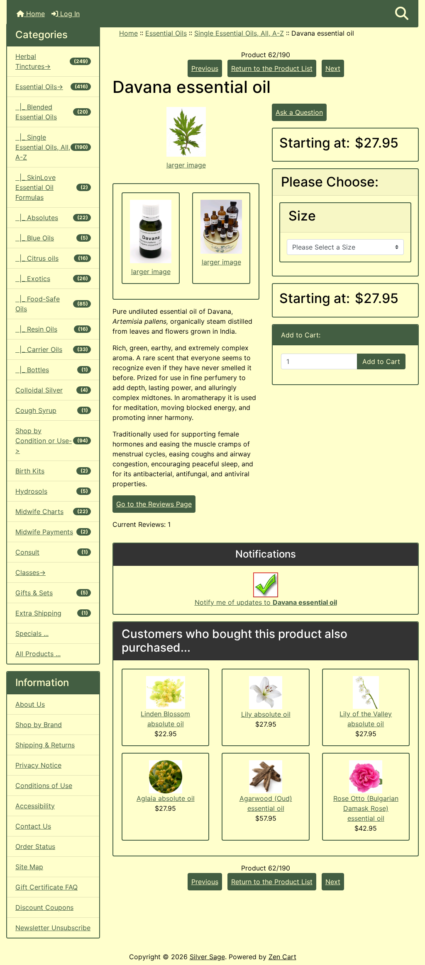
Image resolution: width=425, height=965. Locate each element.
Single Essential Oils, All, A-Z (239, 33)
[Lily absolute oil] (265, 692)
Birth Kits (51, 471)
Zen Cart (282, 957)
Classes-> (30, 572)
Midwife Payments (51, 532)
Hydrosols (51, 491)
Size (302, 216)
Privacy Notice (38, 765)
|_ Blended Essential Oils (51, 112)
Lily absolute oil (266, 714)
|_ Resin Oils (51, 329)
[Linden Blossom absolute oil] (165, 692)
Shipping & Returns (45, 745)
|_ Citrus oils (51, 258)
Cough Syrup (51, 410)
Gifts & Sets (51, 593)
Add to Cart (381, 361)
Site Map (29, 867)
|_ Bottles (51, 370)
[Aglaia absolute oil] (165, 776)
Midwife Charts (51, 511)
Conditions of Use (43, 785)
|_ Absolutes (51, 217)
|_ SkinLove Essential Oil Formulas (51, 187)
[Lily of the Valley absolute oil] (366, 692)
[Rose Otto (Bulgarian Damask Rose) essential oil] (365, 776)
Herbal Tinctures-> (51, 61)
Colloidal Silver (51, 390)
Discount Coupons (44, 907)
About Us (30, 704)
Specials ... (32, 633)
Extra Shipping (51, 613)
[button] (402, 13)
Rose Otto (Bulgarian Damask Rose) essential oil (365, 808)
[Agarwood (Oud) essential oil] (265, 776)
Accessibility (35, 806)
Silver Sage (207, 957)
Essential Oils (166, 33)
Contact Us (33, 826)
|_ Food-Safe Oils (51, 304)
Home (34, 14)
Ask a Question (299, 112)
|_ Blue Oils (51, 238)
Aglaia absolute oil (166, 798)
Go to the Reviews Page (154, 504)
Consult (51, 552)
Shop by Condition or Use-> (51, 441)
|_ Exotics (51, 278)
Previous (204, 68)
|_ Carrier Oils (51, 349)
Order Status (35, 846)
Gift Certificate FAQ (46, 887)
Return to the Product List (272, 68)
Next (332, 68)
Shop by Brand (38, 724)
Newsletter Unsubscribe (52, 928)
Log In (69, 14)
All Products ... (38, 654)
